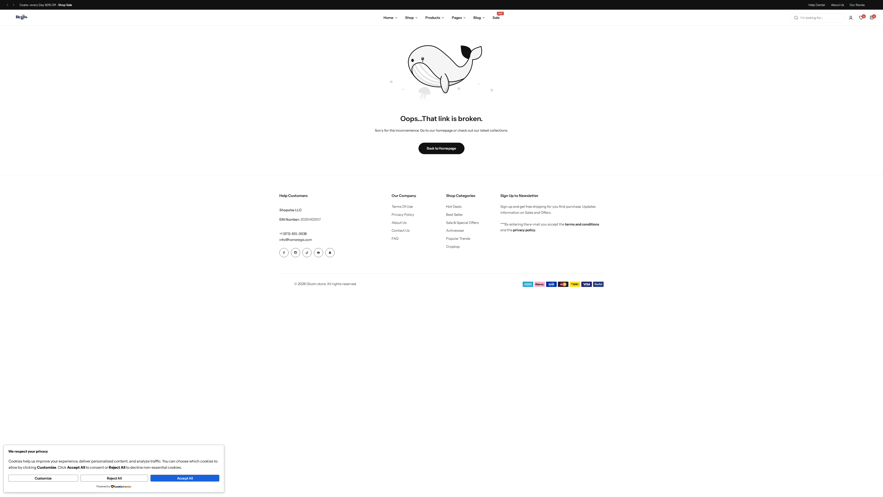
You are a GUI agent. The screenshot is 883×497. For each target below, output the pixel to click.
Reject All (114, 478)
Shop (409, 17)
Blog (477, 17)
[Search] (796, 17)
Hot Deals (454, 207)
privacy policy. (524, 230)
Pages (457, 17)
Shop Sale (65, 4)
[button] (8, 5)
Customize (43, 478)
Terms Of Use (402, 207)
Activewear (455, 230)
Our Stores (857, 5)
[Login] (850, 17)
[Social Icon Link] (284, 252)
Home (388, 17)
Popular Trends (458, 239)
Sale (496, 17)
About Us (837, 5)
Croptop (453, 247)
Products (432, 17)
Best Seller (454, 215)
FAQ (395, 239)
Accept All (185, 478)
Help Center (816, 5)
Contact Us (401, 230)
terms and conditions (582, 224)
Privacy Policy (403, 215)
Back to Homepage (441, 148)
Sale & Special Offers (462, 223)
